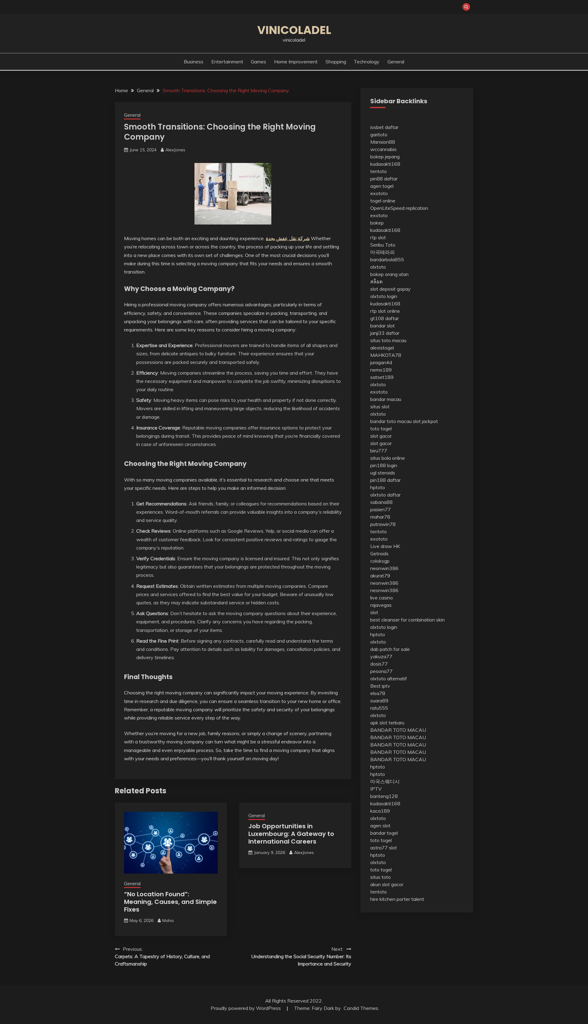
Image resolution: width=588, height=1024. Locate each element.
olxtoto (378, 267)
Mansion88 (382, 142)
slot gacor (381, 436)
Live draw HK (385, 546)
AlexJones (175, 150)
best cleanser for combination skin (407, 620)
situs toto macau (388, 340)
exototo (379, 193)
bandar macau (385, 399)
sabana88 (381, 502)
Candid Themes (361, 1008)
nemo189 (381, 370)
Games (258, 62)
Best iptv (380, 686)
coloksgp (380, 561)
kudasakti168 (385, 164)
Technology (366, 62)
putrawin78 (383, 524)
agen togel (382, 186)
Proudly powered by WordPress (246, 1008)
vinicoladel (294, 30)
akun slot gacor (386, 884)
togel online (382, 201)
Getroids (379, 553)
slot (374, 612)
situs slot (380, 406)
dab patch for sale (390, 649)
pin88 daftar (384, 179)
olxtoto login (383, 296)
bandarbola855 (387, 259)
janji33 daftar (384, 333)
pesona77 (381, 671)
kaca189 (380, 811)
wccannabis (383, 149)
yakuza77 (381, 656)
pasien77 (380, 509)
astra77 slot (383, 848)
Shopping (336, 62)
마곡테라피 (382, 252)
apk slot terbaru (387, 723)
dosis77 (379, 664)
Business (193, 62)
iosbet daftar (384, 127)
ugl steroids (382, 473)
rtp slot (378, 237)
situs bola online (387, 458)
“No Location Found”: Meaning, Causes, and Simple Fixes (170, 902)
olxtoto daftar (385, 495)
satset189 (382, 377)
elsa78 (377, 693)
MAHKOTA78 (385, 355)
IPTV (376, 789)
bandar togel (384, 833)
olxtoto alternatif (388, 678)
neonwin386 (384, 568)
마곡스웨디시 (385, 781)
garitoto (378, 134)
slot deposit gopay (390, 289)
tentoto (378, 171)
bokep (377, 223)
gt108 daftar (384, 318)
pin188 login (383, 465)
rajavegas (381, 605)
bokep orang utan (389, 274)
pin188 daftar (385, 480)
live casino (381, 598)
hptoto (377, 487)
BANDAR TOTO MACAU (398, 730)
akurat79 (380, 575)
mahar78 (380, 517)
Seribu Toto (382, 245)
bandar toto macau (391, 421)
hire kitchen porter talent (397, 899)
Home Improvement (296, 62)
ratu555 (379, 708)
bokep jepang (385, 156)
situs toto (380, 877)
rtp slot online (385, 311)
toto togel (381, 428)
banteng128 (384, 796)
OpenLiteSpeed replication (399, 208)
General (395, 62)
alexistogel (382, 348)
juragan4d (381, 362)
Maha (168, 920)
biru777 (378, 451)
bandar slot (382, 326)
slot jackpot (425, 421)
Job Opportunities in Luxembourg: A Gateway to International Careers (291, 834)
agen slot (380, 825)
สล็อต (376, 281)
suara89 (379, 700)
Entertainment (227, 62)
